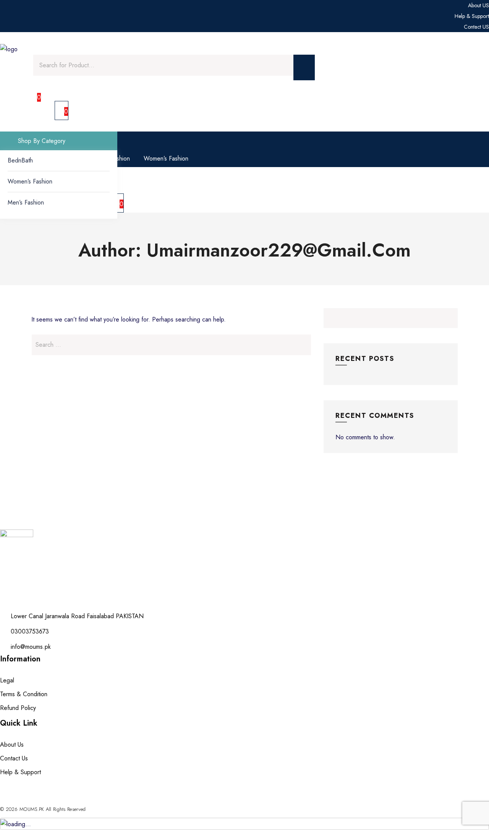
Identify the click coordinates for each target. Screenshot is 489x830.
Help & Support (20, 772)
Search (447, 318)
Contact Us (14, 758)
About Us (12, 744)
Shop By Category (40, 140)
